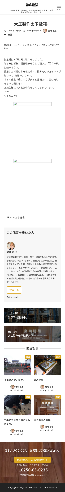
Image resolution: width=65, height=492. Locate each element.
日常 (10, 34)
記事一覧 (14, 290)
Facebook (14, 297)
